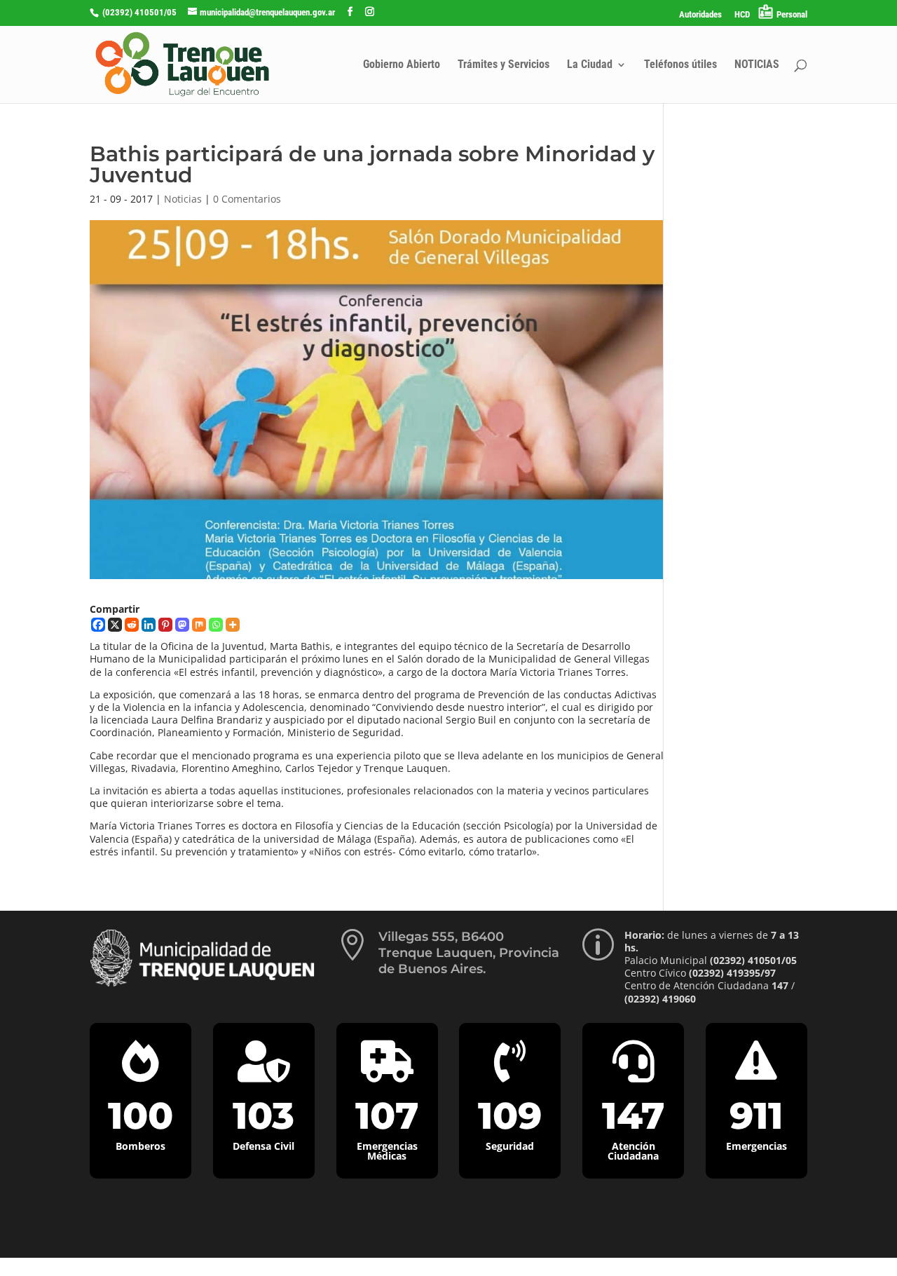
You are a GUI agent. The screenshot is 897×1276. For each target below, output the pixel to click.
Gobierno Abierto (401, 65)
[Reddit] (132, 625)
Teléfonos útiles (680, 65)
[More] (233, 625)
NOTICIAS (756, 65)
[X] (115, 625)
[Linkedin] (149, 625)
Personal (791, 14)
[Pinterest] (165, 625)
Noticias (183, 198)
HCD (742, 15)
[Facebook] (98, 625)
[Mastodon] (182, 625)
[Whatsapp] (216, 625)
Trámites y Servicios (503, 65)
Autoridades (700, 15)
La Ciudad (589, 65)
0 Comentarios (247, 198)
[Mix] (199, 625)
